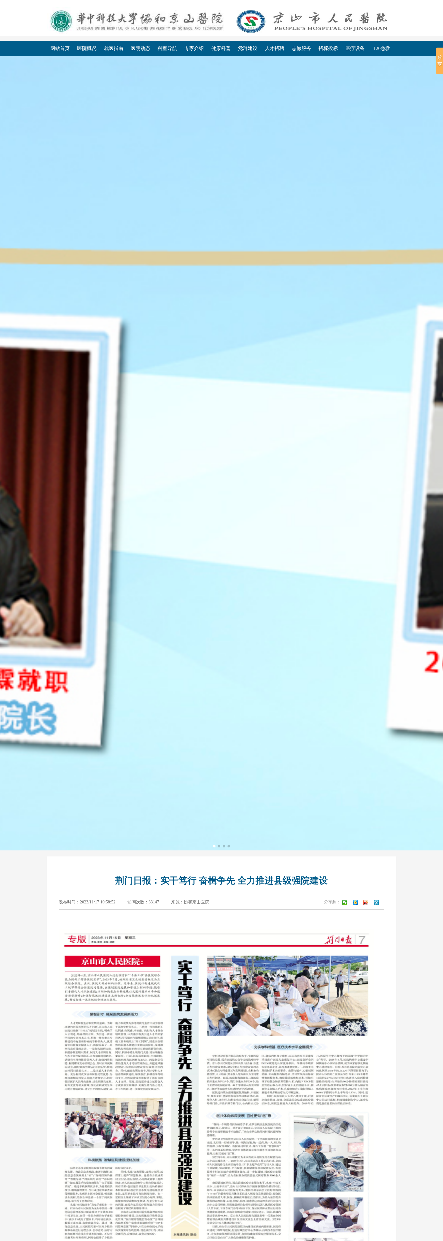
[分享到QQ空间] (356, 902)
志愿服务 (301, 48)
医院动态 (140, 48)
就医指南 (113, 48)
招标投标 (328, 48)
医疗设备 (355, 48)
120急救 (381, 48)
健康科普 (221, 48)
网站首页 (60, 48)
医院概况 (86, 48)
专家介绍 (194, 48)
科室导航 (167, 48)
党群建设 (247, 48)
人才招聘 (274, 48)
